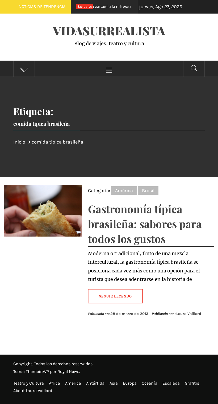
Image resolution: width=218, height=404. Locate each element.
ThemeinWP (38, 371)
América (124, 190)
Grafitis (192, 383)
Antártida (95, 383)
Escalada (171, 383)
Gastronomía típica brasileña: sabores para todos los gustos (145, 224)
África (54, 383)
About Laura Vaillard (32, 390)
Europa (130, 383)
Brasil (148, 190)
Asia (114, 383)
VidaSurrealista (109, 30)
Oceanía (149, 383)
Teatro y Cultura (28, 383)
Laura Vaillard (188, 314)
